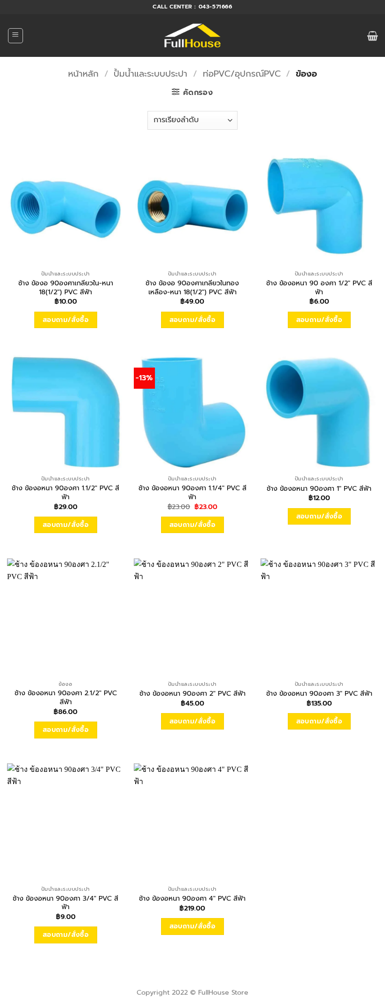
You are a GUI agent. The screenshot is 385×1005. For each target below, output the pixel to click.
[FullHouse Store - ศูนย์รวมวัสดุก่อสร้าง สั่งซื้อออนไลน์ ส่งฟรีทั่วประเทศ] (192, 36)
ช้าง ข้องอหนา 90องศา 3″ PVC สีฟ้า (319, 693)
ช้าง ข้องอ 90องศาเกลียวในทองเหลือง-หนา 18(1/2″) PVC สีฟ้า (192, 287)
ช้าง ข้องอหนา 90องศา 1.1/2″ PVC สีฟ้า (65, 492)
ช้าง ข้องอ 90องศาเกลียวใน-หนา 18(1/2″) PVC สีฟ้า (65, 287)
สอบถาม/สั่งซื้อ (66, 320)
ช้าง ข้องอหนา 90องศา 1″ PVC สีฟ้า (319, 488)
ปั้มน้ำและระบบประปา (150, 73)
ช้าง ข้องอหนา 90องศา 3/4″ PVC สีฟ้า (65, 902)
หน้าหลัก (83, 73)
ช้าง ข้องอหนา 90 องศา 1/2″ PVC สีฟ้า (319, 287)
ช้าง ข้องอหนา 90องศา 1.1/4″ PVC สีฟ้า (192, 492)
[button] (15, 35)
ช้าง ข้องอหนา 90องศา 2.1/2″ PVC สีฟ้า (66, 697)
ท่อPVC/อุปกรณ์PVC (242, 73)
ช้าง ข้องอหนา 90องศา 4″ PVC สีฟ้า (192, 898)
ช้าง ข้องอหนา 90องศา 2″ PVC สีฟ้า (192, 693)
